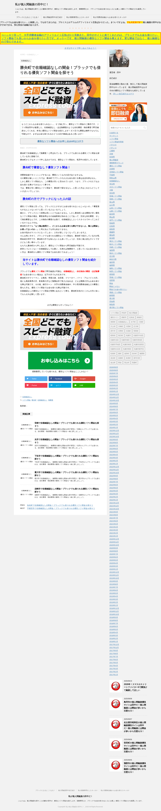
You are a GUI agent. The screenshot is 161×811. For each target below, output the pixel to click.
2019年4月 (113, 596)
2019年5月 (113, 593)
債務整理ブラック (116, 163)
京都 (111, 154)
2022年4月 (113, 491)
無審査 (50, 400)
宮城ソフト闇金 (115, 196)
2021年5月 (113, 524)
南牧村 (139, 317)
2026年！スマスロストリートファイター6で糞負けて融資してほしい (135, 687)
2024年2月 (113, 425)
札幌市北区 (115, 340)
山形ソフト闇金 (115, 208)
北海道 (131, 317)
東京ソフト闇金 (115, 241)
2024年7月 (113, 409)
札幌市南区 (126, 340)
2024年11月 (114, 397)
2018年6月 (113, 626)
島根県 (112, 223)
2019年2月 (113, 602)
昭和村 (113, 335)
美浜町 (113, 358)
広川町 (136, 326)
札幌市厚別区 (137, 340)
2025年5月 (113, 379)
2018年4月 (113, 632)
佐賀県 (112, 157)
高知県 (112, 301)
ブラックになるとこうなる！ (27, 17)
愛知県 (112, 235)
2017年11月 (114, 648)
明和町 (136, 331)
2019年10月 (114, 578)
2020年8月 (113, 551)
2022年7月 (113, 482)
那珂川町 (137, 358)
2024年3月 (113, 422)
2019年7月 (113, 587)
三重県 (112, 151)
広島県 (112, 226)
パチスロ (112, 145)
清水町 (134, 353)
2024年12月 (114, 394)
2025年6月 (113, 376)
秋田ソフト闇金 (115, 271)
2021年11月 (114, 506)
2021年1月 (113, 536)
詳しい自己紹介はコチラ (123, 94)
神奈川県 (112, 259)
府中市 (113, 331)
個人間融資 (113, 160)
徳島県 (112, 229)
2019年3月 (113, 599)
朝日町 (120, 335)
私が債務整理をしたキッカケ (77, 17)
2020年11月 (114, 542)
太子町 (133, 322)
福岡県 (112, 265)
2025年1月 (113, 391)
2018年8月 (113, 620)
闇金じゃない (114, 286)
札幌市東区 (127, 344)
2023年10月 (114, 437)
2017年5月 (113, 663)
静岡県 (112, 295)
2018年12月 (114, 608)
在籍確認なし (27, 397)
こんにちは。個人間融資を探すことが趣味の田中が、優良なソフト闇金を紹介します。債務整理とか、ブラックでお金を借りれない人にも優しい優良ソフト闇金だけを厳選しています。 (80, 801)
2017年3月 (113, 669)
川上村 (113, 326)
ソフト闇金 (26, 400)
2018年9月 (113, 617)
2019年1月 (113, 605)
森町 (120, 353)
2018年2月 (113, 638)
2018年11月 (114, 611)
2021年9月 (113, 512)
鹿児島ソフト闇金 (116, 307)
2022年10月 (114, 473)
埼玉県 (112, 184)
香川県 (112, 298)
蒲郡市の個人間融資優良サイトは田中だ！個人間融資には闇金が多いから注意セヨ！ (135, 767)
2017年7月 (113, 657)
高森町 (134, 362)
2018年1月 (113, 641)
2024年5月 (113, 415)
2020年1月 (113, 569)
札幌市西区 (127, 349)
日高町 (128, 331)
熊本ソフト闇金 (115, 253)
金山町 (113, 362)
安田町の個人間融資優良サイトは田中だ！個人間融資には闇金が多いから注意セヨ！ (135, 747)
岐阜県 (112, 214)
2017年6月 (113, 660)
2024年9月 (113, 403)
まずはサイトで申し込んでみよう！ (80, 48)
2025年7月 (113, 373)
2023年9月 (113, 440)
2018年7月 (113, 623)
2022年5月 (113, 488)
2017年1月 (113, 675)
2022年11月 (114, 470)
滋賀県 (112, 250)
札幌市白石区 (115, 349)
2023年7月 (113, 446)
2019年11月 (114, 575)
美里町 (128, 358)
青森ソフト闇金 (115, 292)
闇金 (111, 283)
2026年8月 (113, 367)
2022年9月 (113, 476)
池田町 (126, 353)
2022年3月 (113, 494)
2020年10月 (114, 545)
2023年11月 (114, 434)
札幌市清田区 (139, 344)
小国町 (140, 322)
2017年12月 (114, 645)
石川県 (112, 256)
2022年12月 (114, 467)
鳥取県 (112, 304)
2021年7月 (113, 518)
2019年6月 (113, 590)
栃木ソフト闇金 (115, 244)
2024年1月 (113, 428)
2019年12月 (114, 572)
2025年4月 (113, 382)
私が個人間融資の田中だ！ (32, 4)
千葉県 (112, 175)
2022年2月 (113, 497)
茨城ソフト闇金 (115, 277)
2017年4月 (113, 666)
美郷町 (120, 358)
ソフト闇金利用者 (116, 142)
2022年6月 (113, 485)
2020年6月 (113, 557)
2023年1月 (113, 464)
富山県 (112, 202)
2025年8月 (113, 370)
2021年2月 (113, 533)
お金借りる (113, 133)
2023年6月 (113, 449)
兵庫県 (112, 169)
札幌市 (128, 335)
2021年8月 (113, 515)
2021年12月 (114, 503)
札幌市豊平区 (139, 349)
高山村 (126, 362)
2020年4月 (113, 563)
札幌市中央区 (138, 335)
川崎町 (120, 326)
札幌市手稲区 (115, 344)
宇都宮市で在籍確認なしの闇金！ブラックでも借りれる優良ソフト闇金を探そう (61, 508)
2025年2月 (113, 388)
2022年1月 (113, 500)
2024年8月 (113, 406)
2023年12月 (114, 431)
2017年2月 (113, 672)
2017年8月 (113, 654)
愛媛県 (112, 232)
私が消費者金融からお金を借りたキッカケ (110, 17)
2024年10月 (114, 400)
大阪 (111, 190)
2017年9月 (113, 651)
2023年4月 (113, 455)
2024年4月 (113, 418)
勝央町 (34, 400)
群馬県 (112, 274)
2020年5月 (113, 560)
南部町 (113, 322)
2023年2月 (113, 461)
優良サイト (115, 317)
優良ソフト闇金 (115, 166)
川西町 (128, 326)
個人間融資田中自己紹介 (53, 17)
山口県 (112, 205)
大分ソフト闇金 (115, 187)
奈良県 (112, 193)
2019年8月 (113, 584)
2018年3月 (113, 635)
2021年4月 (113, 527)
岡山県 (112, 217)
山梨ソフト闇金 (115, 211)
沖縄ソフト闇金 (115, 247)
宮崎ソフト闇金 (115, 199)
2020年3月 (113, 566)
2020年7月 (113, 554)
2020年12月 (114, 539)
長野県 (112, 280)
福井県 (112, 262)
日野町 (120, 331)
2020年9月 (113, 548)
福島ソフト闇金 (115, 268)
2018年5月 (113, 629)
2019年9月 (113, 581)
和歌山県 (112, 178)
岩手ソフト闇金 (115, 220)
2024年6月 (113, 412)
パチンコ (112, 148)
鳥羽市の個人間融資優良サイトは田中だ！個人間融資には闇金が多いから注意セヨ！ (135, 706)
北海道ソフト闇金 (116, 172)
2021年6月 (113, 521)
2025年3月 (113, 385)
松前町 (113, 353)
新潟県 (112, 238)
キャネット (113, 136)
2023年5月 (113, 452)
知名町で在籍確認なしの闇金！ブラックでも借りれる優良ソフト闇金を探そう (60, 505)
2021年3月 (113, 530)
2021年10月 (114, 509)
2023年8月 (113, 443)
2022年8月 (113, 479)
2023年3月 (113, 458)
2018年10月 (114, 614)
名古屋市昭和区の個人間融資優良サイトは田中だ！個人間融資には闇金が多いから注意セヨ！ (135, 726)
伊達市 (124, 313)
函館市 (124, 317)
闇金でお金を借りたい (118, 289)
